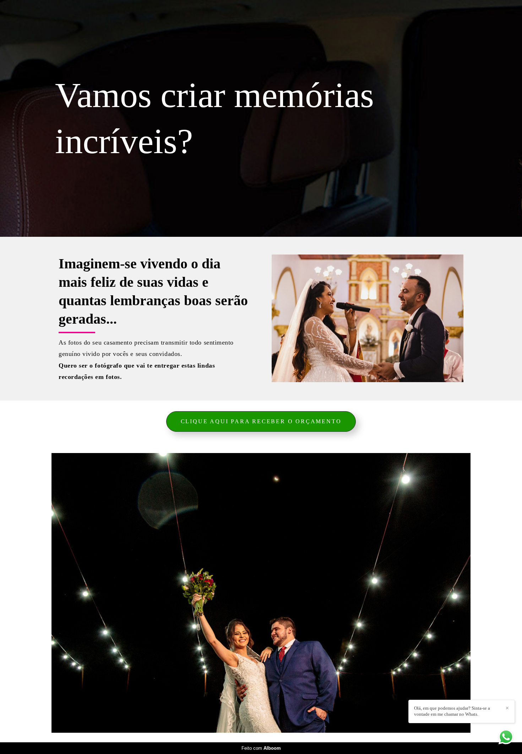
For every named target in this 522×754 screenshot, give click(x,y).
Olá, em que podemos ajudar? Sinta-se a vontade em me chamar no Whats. (452, 711)
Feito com (261, 748)
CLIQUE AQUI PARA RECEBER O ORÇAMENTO (261, 421)
